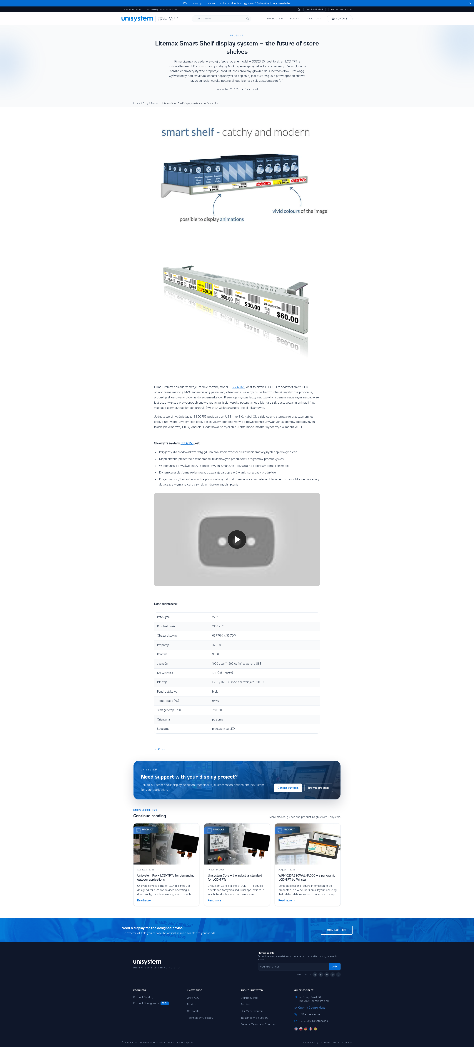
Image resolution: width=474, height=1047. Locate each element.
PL (337, 9)
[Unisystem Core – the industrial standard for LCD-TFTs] (237, 844)
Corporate (193, 1011)
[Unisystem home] (137, 19)
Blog (293, 18)
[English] (296, 1029)
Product (155, 103)
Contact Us (336, 930)
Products (273, 18)
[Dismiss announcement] (470, 3)
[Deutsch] (305, 1029)
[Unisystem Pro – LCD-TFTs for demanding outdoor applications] (166, 844)
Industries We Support (254, 1017)
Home (136, 103)
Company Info (249, 997)
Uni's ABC (193, 997)
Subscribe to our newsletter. (274, 3)
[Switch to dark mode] (299, 9)
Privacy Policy (310, 1042)
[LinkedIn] (315, 974)
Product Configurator (146, 1003)
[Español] (315, 1029)
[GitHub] (338, 974)
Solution (246, 1004)
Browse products (318, 787)
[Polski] (301, 1029)
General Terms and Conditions (259, 1024)
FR (346, 9)
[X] (332, 974)
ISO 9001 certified (343, 1042)
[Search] (247, 19)
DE (341, 9)
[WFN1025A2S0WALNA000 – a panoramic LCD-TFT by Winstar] (308, 844)
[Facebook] (320, 974)
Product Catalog (143, 997)
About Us (313, 18)
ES (351, 9)
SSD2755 (238, 387)
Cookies (325, 1042)
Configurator (315, 9)
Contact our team (288, 787)
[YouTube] (326, 974)
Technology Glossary (200, 1017)
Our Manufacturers (252, 1011)
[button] (237, 539)
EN (332, 9)
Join (335, 966)
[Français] (310, 1029)
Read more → (145, 900)
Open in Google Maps (311, 1007)
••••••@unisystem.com (164, 9)
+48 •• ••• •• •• (131, 9)
